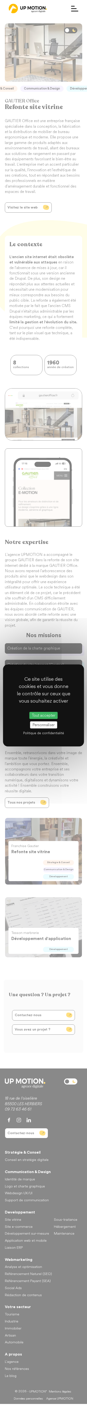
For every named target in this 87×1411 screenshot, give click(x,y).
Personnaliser (43, 725)
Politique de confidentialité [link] (43, 733)
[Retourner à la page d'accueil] (28, 8)
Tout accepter (43, 715)
